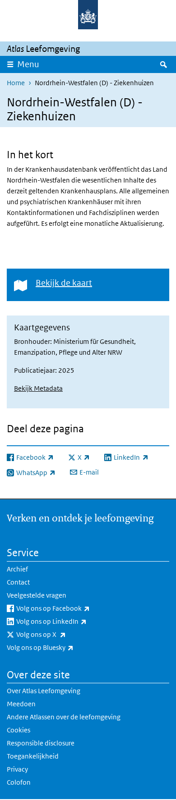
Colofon (19, 782)
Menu (28, 64)
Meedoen (21, 703)
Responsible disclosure (40, 743)
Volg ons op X (61, 634)
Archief (17, 569)
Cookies (18, 730)
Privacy (17, 769)
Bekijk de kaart (64, 283)
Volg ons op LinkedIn (71, 621)
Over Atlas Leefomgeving (43, 690)
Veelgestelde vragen (36, 595)
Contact (18, 582)
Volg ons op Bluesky (60, 647)
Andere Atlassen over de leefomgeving (63, 717)
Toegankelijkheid (33, 756)
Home (16, 82)
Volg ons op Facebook (73, 608)
